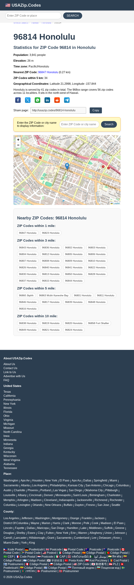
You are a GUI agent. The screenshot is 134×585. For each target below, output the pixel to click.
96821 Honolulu (50, 329)
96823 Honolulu (50, 232)
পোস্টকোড (30, 571)
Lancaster (20, 537)
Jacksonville (84, 500)
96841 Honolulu (74, 267)
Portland (45, 490)
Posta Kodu (76, 560)
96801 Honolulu (82, 295)
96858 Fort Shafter (98, 323)
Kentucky (9, 451)
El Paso (64, 480)
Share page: (21, 110)
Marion (46, 523)
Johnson (119, 532)
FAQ (6, 380)
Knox (116, 537)
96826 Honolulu (27, 267)
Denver (48, 495)
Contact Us (10, 368)
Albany (22, 495)
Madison (36, 500)
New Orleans (53, 504)
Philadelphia (58, 485)
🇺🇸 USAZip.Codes (23, 5)
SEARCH (73, 15)
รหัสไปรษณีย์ (80, 556)
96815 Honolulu (50, 280)
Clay (40, 532)
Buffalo (68, 504)
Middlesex (95, 527)
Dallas (87, 480)
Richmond (101, 500)
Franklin (87, 518)
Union (108, 532)
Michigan (9, 423)
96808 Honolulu (50, 260)
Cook (95, 523)
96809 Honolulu (74, 260)
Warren (82, 532)
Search (109, 124)
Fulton (50, 532)
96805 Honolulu (74, 254)
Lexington (24, 504)
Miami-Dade (11, 542)
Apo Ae (25, 480)
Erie (73, 532)
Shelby (20, 532)
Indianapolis (66, 500)
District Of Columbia (15, 523)
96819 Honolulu (50, 323)
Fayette (19, 527)
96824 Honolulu (74, 329)
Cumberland (81, 537)
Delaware (105, 537)
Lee (94, 537)
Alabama (9, 464)
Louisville (9, 495)
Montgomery (60, 518)
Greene (119, 527)
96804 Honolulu (27, 254)
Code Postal (27, 556)
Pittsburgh (111, 490)
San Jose (103, 504)
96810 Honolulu (97, 260)
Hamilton (72, 527)
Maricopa (43, 527)
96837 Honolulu (27, 280)
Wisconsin (9, 456)
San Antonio (93, 485)
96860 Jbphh (26, 295)
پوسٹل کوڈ (100, 556)
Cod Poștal (120, 560)
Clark (66, 523)
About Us (9, 364)
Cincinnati (35, 495)
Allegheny (96, 532)
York (24, 542)
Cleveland (50, 500)
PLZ (115, 564)
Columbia (9, 504)
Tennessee (10, 468)
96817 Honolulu (50, 302)
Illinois (7, 407)
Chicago (108, 485)
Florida (7, 411)
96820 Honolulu (74, 323)
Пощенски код (110, 567)
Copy (95, 110)
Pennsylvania (11, 399)
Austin (7, 490)
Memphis (9, 500)
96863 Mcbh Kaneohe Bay (53, 295)
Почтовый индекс (83, 567)
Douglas (8, 532)
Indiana (8, 443)
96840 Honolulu (50, 267)
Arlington (22, 500)
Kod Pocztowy (98, 560)
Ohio (6, 415)
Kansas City (75, 485)
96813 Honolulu (50, 274)
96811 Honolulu (105, 295)
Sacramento (10, 485)
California (9, 395)
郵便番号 (101, 564)
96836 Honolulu (50, 247)
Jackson (99, 518)
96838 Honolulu (27, 323)
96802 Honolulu (74, 247)
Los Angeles (39, 485)
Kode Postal (15, 549)
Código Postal (71, 552)
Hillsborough (37, 537)
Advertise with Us (14, 376)
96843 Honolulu (27, 247)
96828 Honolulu (97, 274)
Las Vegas (59, 490)
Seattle (115, 504)
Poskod (51, 552)
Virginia (8, 419)
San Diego (75, 490)
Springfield (100, 480)
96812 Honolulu (50, 254)
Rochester (116, 500)
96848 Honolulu (97, 302)
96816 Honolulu (27, 308)
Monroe (76, 523)
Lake (83, 527)
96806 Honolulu (97, 254)
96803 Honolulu (97, 247)
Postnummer (11, 571)
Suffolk (108, 527)
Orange (74, 518)
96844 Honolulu (74, 280)
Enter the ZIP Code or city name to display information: (37, 124)
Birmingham (97, 495)
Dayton (79, 504)
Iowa (6, 435)
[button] (67, 166)
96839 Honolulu (74, 302)
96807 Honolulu (27, 260)
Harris (56, 523)
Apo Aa (76, 480)
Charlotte (19, 490)
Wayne (35, 523)
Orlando (38, 504)
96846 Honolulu (27, 302)
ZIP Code (83, 564)
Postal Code (75, 549)
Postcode (56, 549)
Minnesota (9, 439)
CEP (11, 556)
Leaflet (116, 203)
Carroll (7, 537)
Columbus (122, 485)
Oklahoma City (93, 490)
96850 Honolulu (74, 274)
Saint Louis (80, 495)
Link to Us (9, 372)
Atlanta (25, 485)
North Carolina (12, 431)
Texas (7, 391)
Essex (31, 532)
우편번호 (56, 560)
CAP (62, 556)
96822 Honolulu (97, 267)
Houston (37, 480)
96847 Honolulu (48, 72)
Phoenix (33, 490)
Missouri (8, 427)
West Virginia (11, 460)
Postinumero (15, 564)
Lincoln (8, 527)
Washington (10, 480)
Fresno (90, 504)
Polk (86, 523)
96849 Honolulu (27, 329)
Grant (50, 537)
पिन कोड (116, 556)
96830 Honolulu (27, 274)
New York (9, 403)
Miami (113, 480)
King (32, 542)
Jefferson (27, 518)
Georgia (8, 447)
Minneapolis (63, 495)
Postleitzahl (36, 549)
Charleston (114, 495)
